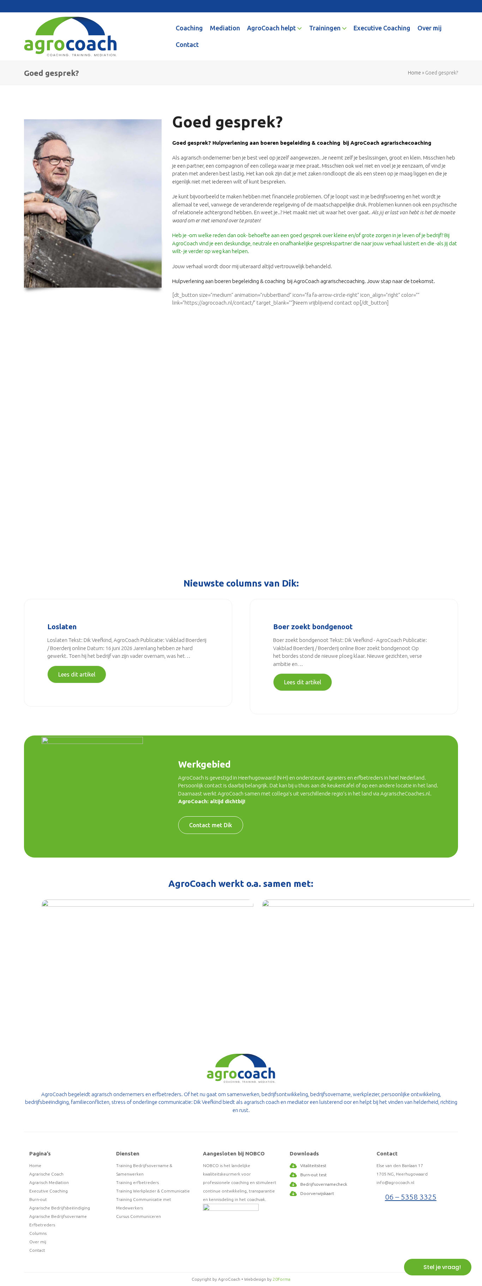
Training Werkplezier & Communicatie (153, 1191)
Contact (37, 1250)
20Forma (281, 1279)
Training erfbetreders (137, 1182)
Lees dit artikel (76, 674)
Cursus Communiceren (138, 1216)
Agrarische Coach (46, 1174)
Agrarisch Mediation (49, 1182)
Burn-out (38, 1199)
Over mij (37, 1241)
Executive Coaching (48, 1191)
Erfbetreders (42, 1224)
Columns (38, 1233)
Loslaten (62, 627)
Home (414, 73)
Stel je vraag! (442, 1267)
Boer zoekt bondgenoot (313, 627)
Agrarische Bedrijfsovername (58, 1216)
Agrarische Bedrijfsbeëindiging (59, 1208)
